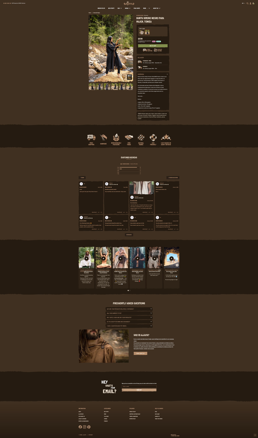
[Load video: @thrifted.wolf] (120, 258)
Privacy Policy (133, 411)
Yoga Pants (106, 416)
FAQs (156, 411)
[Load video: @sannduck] (154, 258)
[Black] (147, 32)
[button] (247, 3)
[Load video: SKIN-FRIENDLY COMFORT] (171, 258)
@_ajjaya (122, 275)
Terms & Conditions (134, 416)
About (80, 411)
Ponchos (106, 421)
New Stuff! (106, 411)
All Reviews (81, 414)
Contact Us (157, 416)
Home (90, 12)
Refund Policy (133, 418)
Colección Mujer (96, 12)
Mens (105, 414)
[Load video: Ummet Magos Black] (137, 258)
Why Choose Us (82, 416)
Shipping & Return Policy (135, 414)
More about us (140, 353)
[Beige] (141, 32)
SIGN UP (139, 390)
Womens (105, 418)
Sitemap (91, 435)
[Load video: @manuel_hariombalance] (86, 258)
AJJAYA (84, 435)
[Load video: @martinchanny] (103, 258)
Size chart (157, 414)
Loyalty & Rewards (82, 418)
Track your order (158, 418)
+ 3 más (152, 193)
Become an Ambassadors (84, 421)
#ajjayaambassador (118, 278)
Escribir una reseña (173, 178)
